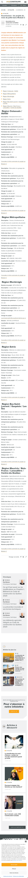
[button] (26, 841)
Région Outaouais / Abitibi (10, 91)
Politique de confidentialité (18, 876)
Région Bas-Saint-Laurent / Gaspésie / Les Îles (14, 102)
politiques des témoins (17, 860)
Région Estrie (7, 99)
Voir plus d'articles (16, 827)
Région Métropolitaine (9, 94)
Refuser (14, 868)
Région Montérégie (8, 96)
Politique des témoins (7, 876)
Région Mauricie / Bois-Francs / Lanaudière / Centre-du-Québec (12, 107)
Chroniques (14, 5)
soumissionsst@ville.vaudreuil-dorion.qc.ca (13, 318)
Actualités (4, 5)
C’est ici (13, 711)
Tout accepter (14, 864)
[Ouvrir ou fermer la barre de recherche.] (2, 2)
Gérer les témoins (14, 872)
